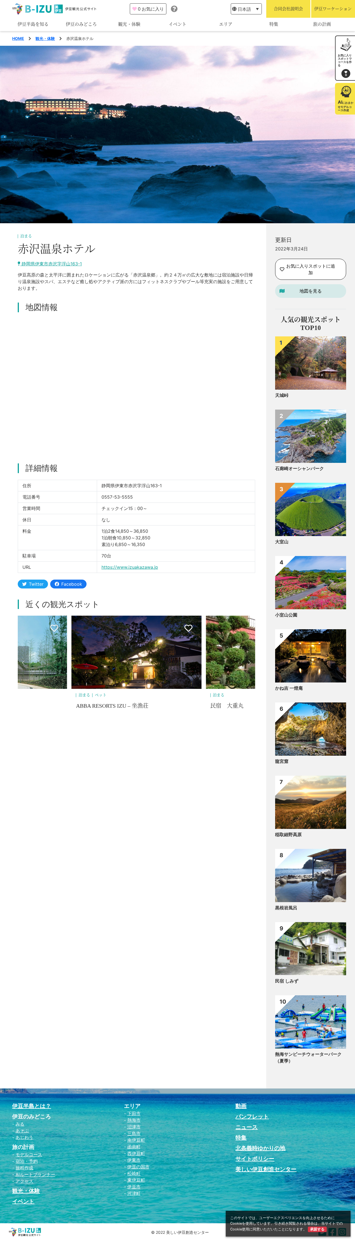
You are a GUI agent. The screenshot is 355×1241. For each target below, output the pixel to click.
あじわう (24, 1137)
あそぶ (22, 1130)
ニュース (246, 1127)
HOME (18, 38)
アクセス (24, 1181)
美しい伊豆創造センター (265, 1169)
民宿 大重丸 (92, 706)
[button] (23, 662)
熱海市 (134, 1120)
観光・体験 (129, 24)
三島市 (134, 1133)
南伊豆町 (136, 1140)
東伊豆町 (136, 1180)
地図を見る (311, 291)
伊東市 (134, 1160)
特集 (273, 24)
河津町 (134, 1193)
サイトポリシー (254, 1158)
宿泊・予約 (27, 1161)
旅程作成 (24, 1168)
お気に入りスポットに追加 (310, 269)
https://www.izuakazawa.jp (130, 567)
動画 (241, 1106)
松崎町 (134, 1173)
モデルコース (29, 1154)
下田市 (134, 1113)
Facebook (71, 584)
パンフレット (252, 1116)
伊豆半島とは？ (31, 1106)
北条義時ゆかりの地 (260, 1148)
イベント (177, 24)
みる (20, 1124)
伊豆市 (134, 1186)
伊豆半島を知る (33, 24)
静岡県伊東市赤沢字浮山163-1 (51, 264)
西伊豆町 (136, 1153)
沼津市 (134, 1127)
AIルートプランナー (35, 1174)
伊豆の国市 (138, 1166)
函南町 (134, 1146)
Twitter (36, 584)
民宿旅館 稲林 (229, 706)
